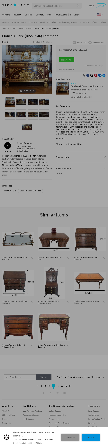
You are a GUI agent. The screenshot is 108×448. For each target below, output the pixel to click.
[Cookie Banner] (54, 437)
